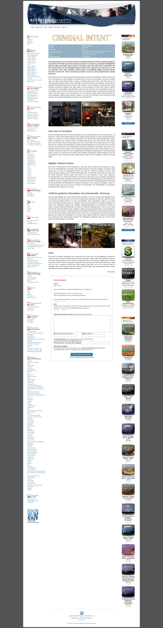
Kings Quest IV (31, 158)
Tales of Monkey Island (33, 265)
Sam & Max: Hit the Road (33, 76)
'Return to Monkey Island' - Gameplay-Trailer (128, 437)
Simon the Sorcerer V (32, 118)
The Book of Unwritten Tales (34, 348)
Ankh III (29, 294)
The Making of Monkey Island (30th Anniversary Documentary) (128, 601)
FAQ (28, 44)
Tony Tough (30, 480)
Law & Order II (31, 421)
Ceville (29, 378)
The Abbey (30, 466)
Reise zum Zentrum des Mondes (35, 441)
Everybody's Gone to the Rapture (36, 339)
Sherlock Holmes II (32, 449)
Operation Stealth (31, 131)
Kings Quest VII (31, 163)
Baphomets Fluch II (32, 92)
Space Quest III (31, 178)
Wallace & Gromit (31, 266)
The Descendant (31, 468)
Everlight (29, 404)
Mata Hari (29, 424)
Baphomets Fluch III (32, 93)
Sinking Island (31, 455)
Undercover (30, 486)
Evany (29, 402)
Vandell (29, 489)
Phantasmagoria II (32, 177)
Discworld (29, 192)
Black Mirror (30, 334)
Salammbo (30, 444)
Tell (28, 465)
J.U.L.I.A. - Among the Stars (34, 416)
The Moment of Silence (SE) (34, 350)
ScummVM (128, 259)
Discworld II (30, 194)
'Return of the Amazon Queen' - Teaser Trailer (128, 477)
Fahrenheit (30, 407)
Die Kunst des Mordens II (33, 393)
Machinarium (30, 423)
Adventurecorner (31, 499)
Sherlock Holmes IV (32, 452)
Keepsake (30, 418)
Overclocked (30, 433)
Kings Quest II (31, 155)
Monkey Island (31, 67)
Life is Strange (31, 243)
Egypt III (29, 401)
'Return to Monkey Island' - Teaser (128, 537)
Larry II (29, 168)
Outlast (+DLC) (31, 432)
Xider (86, 47)
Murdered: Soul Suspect (33, 343)
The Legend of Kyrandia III (34, 144)
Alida (28, 364)
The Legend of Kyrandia (33, 141)
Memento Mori (31, 426)
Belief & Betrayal (31, 376)
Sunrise (29, 461)
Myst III (29, 208)
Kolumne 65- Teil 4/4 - (128, 114)
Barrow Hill (30, 374)
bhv (83, 47)
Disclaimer (88, 623)
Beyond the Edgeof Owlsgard (128, 54)
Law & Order (30, 419)
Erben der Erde (31, 337)
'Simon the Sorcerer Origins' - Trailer (128, 457)
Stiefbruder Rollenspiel (128, 196)
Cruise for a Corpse (32, 127)
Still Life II (29, 460)
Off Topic (29, 41)
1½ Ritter (29, 276)
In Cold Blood (30, 100)
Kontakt (94, 623)
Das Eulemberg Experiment (34, 385)
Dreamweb (30, 399)
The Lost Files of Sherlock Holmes (36, 471)
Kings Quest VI (31, 161)
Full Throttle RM (31, 56)
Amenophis (30, 368)
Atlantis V (29, 371)
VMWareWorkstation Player (128, 302)
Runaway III (30, 322)
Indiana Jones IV (31, 59)
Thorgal (29, 479)
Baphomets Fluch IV (32, 95)
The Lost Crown (31, 469)
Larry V (29, 172)
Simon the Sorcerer (32, 112)
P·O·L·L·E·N (30, 440)
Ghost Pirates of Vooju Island (34, 410)
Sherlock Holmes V (32, 454)
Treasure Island (31, 483)
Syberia (29, 463)
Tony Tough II (30, 482)
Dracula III (30, 398)
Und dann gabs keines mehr (34, 485)
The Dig (29, 78)
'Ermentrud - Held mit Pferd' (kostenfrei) (128, 497)
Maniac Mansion (31, 66)
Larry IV (29, 171)
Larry (28, 166)
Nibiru (28, 427)
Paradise (29, 435)
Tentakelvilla (30, 502)
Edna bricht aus (31, 279)
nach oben (81, 619)
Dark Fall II (30, 382)
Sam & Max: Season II (33, 262)
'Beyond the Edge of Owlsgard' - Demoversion (128, 517)
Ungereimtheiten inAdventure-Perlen (128, 219)
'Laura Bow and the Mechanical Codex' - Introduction (128, 377)
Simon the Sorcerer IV (33, 117)
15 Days (29, 360)
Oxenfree (29, 345)
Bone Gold (30, 259)
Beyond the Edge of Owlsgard (35, 333)
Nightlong (29, 429)
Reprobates (30, 443)
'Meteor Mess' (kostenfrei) (128, 417)
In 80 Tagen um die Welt (33, 415)
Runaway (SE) (31, 319)
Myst (28, 205)
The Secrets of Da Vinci (33, 475)
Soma (28, 347)
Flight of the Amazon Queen (34, 342)
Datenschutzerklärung (89, 348)
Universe (29, 488)
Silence (29, 280)
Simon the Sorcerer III (33, 115)
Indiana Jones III (31, 58)
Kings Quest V (31, 160)
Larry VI (29, 174)
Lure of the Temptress (33, 101)
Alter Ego (29, 367)
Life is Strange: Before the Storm (35, 245)
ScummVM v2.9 (128, 357)
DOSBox (128, 280)
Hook (28, 413)
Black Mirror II (30, 336)
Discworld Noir (30, 195)
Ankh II (29, 293)
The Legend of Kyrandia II (34, 143)
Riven (28, 206)
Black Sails (30, 296)
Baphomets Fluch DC (32, 90)
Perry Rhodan (30, 438)
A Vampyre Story (31, 331)
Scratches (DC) (31, 447)
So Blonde (30, 457)
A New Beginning (31, 277)
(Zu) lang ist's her (128, 175)
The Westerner (31, 477)
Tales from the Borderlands (34, 263)
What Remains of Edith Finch (34, 351)
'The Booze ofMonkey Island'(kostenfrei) (128, 338)
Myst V (29, 211)
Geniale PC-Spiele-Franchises (128, 153)
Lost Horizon (30, 310)
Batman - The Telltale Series (34, 257)
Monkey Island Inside (32, 500)
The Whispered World (32, 282)
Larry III (29, 169)
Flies (28, 409)
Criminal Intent (31, 381)
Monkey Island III (31, 73)
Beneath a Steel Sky (32, 98)
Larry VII (29, 175)
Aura (28, 373)
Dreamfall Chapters (32, 223)
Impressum (70, 623)
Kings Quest (30, 154)
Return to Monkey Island (33, 234)
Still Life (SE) (30, 458)
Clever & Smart (31, 379)
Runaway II (30, 320)
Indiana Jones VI (31, 62)
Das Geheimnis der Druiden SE (35, 387)
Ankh (28, 291)
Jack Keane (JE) (31, 297)
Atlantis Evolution (31, 370)
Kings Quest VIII (31, 164)
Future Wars (30, 129)
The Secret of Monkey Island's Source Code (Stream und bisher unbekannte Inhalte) (128, 578)
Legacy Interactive (86, 45)
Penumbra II (30, 437)
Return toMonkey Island (128, 74)
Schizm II (29, 446)
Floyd (28, 110)
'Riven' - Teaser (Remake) (128, 397)
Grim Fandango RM (32, 55)
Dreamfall (29, 222)
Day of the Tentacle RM (33, 53)
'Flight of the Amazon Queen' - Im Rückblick (128, 557)
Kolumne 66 (128, 93)
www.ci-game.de (86, 56)
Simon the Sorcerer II (32, 114)
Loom (28, 64)
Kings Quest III (31, 157)
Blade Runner (30, 140)
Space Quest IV (31, 180)
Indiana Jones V (31, 61)
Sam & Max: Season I (33, 260)
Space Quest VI (31, 183)
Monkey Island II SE (32, 72)
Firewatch (29, 340)
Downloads (30, 42)
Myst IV (29, 209)
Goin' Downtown (31, 412)
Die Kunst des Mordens (33, 392)
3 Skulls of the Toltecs (33, 362)
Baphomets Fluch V (32, 97)
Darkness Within (31, 384)
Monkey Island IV (31, 75)
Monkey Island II (31, 70)
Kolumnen (30, 39)
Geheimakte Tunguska (33, 306)
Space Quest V (31, 182)
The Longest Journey (32, 220)
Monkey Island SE (32, 69)
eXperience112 (31, 405)
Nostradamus (30, 430)
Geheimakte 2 (31, 308)
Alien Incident (30, 365)
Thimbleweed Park (32, 232)
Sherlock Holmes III (32, 451)
